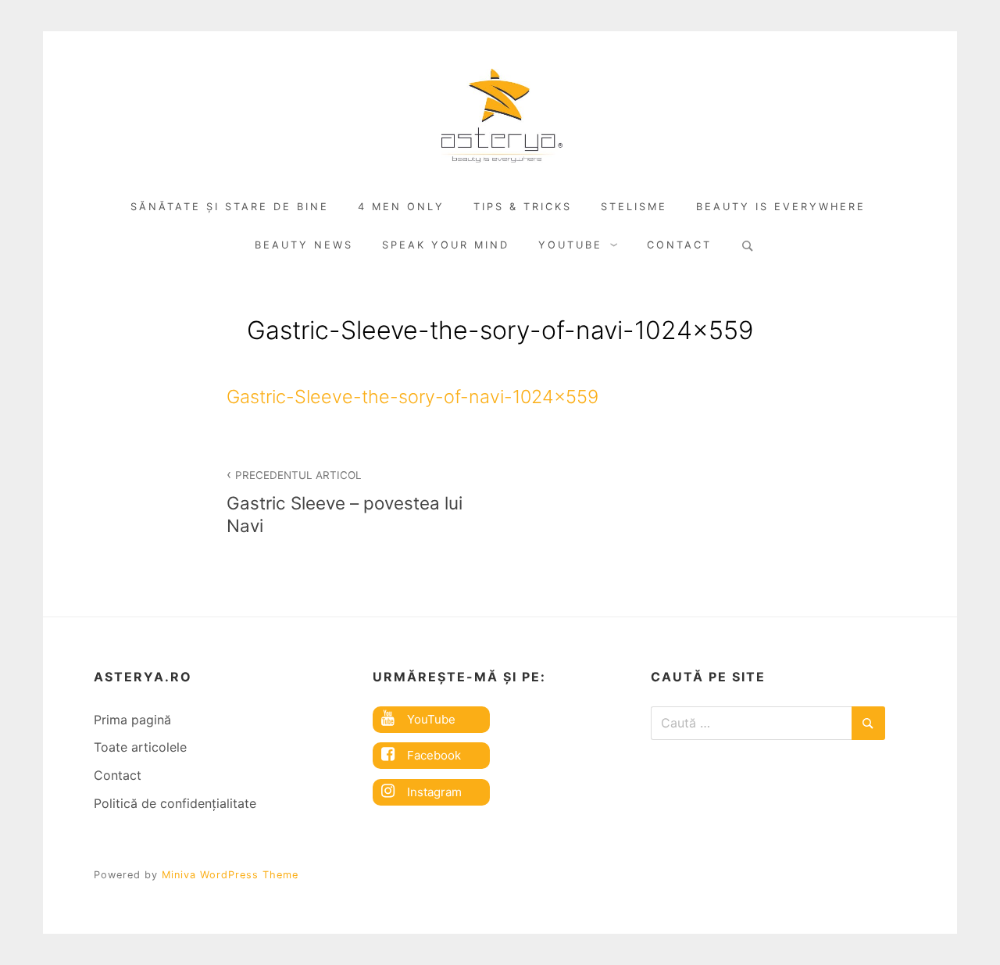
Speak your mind (445, 245)
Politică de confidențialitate (175, 803)
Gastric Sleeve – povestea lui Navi (344, 502)
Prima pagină (132, 719)
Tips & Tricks (522, 207)
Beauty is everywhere (781, 207)
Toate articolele (140, 747)
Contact (679, 245)
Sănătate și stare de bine (229, 207)
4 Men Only (401, 207)
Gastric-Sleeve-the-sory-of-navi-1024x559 (412, 396)
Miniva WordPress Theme (230, 875)
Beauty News (304, 245)
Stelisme (634, 207)
